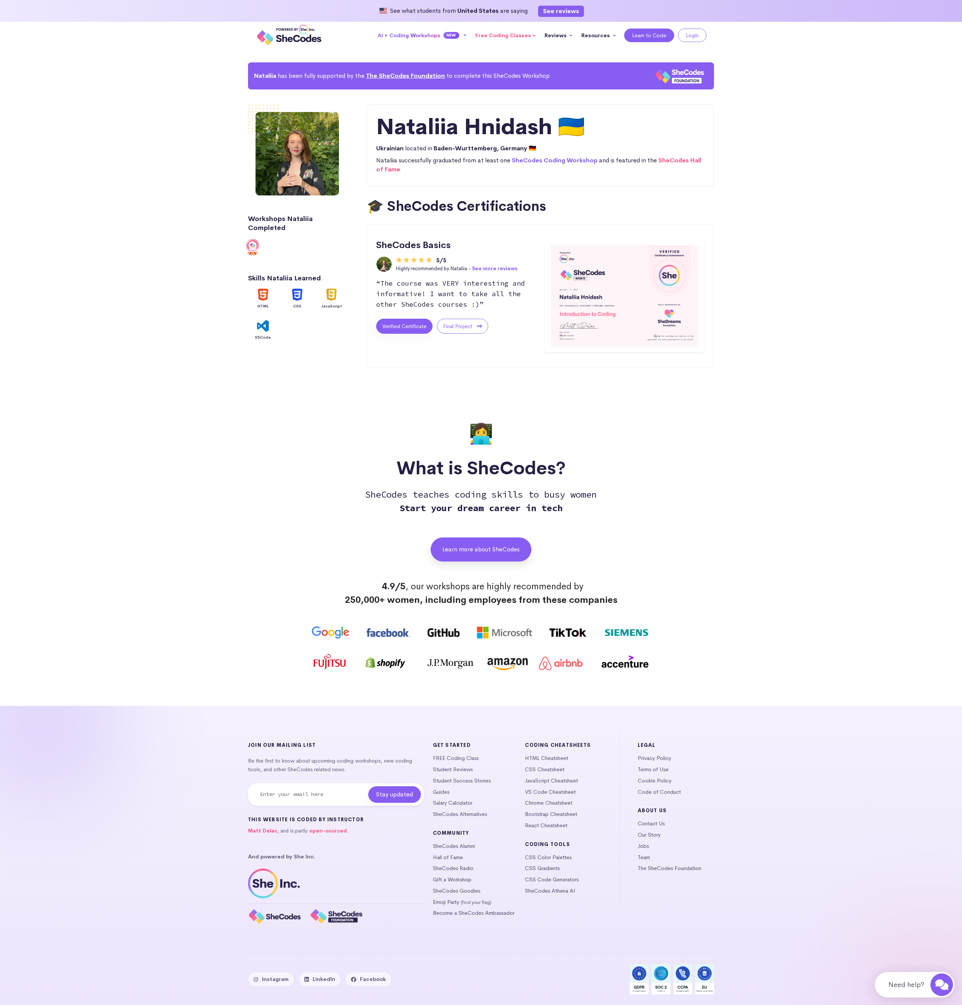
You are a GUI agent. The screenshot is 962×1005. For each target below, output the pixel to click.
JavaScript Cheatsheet (551, 780)
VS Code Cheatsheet (550, 792)
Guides (441, 792)
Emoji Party (446, 902)
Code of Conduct (659, 792)
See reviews (561, 11)
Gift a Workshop (452, 879)
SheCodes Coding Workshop (554, 160)
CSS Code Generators (552, 879)
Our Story (649, 834)
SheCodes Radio (453, 868)
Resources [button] (596, 35)
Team (644, 857)
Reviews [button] (556, 35)
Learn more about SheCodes (481, 549)
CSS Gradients (542, 868)
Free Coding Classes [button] (503, 35)
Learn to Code (649, 35)
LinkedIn (324, 979)
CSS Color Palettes (548, 857)
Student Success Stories (462, 780)
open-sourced (328, 831)
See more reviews (494, 268)
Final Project (458, 326)
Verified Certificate (404, 326)
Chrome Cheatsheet (548, 802)
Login (692, 35)
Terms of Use (653, 769)
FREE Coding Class (456, 758)
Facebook (373, 979)
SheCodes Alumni (454, 846)
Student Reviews (453, 769)
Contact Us (651, 823)
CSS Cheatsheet (544, 769)
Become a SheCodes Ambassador (473, 913)
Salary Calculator (452, 802)
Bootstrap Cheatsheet (551, 814)
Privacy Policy (654, 758)
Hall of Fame (448, 857)
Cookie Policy (655, 780)
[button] (422, 35)
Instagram (275, 979)
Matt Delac (262, 831)
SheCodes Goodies (456, 890)
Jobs (643, 846)
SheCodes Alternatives (460, 814)
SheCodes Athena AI (550, 890)
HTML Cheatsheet (546, 758)
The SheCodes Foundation (405, 76)
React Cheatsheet (546, 825)
